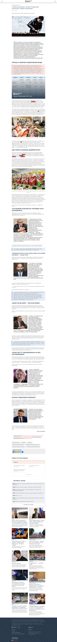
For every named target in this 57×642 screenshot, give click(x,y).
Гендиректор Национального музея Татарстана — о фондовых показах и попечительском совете (36, 523)
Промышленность (16, 5)
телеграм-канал (26, 435)
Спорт (13, 539)
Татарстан (30, 442)
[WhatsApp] (18, 452)
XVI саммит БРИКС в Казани (19, 466)
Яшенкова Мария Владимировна (33, 446)
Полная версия (15, 637)
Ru (29, 629)
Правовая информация (16, 632)
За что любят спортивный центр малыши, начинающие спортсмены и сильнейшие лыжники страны (36, 544)
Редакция (13, 629)
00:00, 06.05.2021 (14, 10)
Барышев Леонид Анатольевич (19, 446)
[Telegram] (20, 452)
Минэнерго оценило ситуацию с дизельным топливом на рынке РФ (27, 487)
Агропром (23, 442)
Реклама (13, 631)
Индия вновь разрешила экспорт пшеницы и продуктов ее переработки (28, 493)
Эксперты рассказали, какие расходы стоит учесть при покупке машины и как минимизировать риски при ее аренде (19, 609)
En (31, 629)
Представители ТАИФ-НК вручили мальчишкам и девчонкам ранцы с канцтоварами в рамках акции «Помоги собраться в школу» (36, 565)
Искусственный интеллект (34, 466)
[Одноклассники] (16, 452)
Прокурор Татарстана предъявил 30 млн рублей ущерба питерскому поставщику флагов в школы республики (19, 523)
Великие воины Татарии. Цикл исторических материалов (19, 470)
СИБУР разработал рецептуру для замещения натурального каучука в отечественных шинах (36, 587)
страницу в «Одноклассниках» (24, 437)
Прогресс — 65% (17, 495)
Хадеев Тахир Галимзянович (18, 444)
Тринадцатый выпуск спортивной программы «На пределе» (19, 544)
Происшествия (32, 604)
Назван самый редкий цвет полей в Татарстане (23, 501)
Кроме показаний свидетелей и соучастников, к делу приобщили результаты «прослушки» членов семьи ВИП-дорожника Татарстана (37, 610)
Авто (13, 604)
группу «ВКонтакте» (35, 435)
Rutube (25, 438)
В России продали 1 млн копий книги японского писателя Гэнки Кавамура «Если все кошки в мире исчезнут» (19, 565)
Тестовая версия (15, 638)
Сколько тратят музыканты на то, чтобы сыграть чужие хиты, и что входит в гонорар (19, 586)
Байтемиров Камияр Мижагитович (32, 444)
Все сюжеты (29, 474)
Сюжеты (16, 462)
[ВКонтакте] (13, 452)
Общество (14, 561)
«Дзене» (30, 438)
